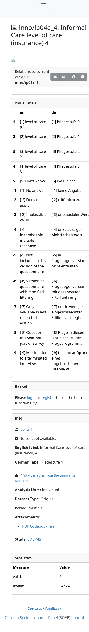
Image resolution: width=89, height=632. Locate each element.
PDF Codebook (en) (38, 526)
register (48, 397)
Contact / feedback (44, 608)
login (31, 397)
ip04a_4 (25, 429)
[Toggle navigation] (43, 5)
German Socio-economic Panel (31, 617)
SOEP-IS (34, 539)
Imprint (77, 617)
